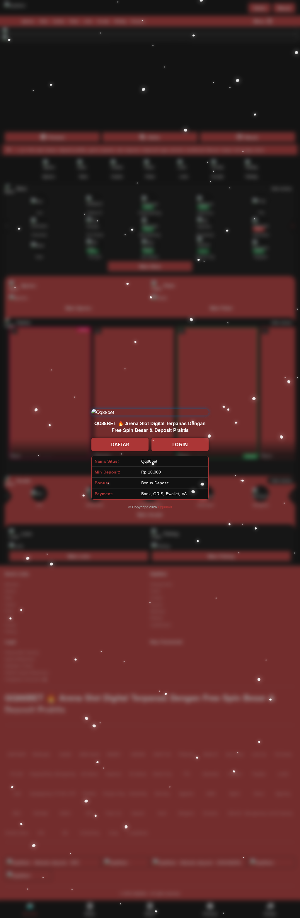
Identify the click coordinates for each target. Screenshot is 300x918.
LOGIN (180, 444)
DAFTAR (120, 444)
